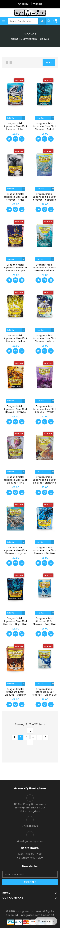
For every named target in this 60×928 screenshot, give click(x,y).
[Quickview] (9, 139)
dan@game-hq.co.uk (30, 841)
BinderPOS (47, 915)
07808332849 (30, 826)
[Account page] (49, 21)
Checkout (23, 3)
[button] (37, 62)
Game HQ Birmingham (24, 38)
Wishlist (37, 3)
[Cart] (55, 21)
